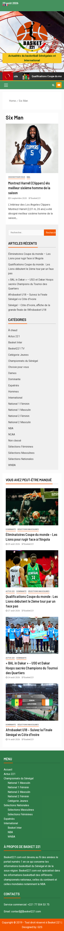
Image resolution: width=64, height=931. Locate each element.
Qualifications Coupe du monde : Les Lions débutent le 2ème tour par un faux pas (31, 269)
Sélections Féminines (20, 446)
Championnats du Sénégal (23, 360)
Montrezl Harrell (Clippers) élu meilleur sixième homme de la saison (29, 188)
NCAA (11, 434)
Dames (12, 373)
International (15, 397)
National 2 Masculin (19, 422)
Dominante (14, 379)
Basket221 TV (16, 348)
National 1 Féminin (18, 403)
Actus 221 (14, 336)
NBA (28, 177)
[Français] (6, 4)
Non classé (14, 440)
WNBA (12, 465)
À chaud (12, 330)
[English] (3, 4)
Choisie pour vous (16, 177)
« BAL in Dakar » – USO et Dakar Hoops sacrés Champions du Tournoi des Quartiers (30, 284)
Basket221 (36, 198)
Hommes (13, 391)
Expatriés (13, 385)
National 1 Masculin (19, 409)
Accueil (8, 769)
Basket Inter (15, 342)
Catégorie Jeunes (18, 354)
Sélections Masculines (21, 452)
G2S (40, 927)
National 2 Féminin (18, 416)
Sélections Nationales (20, 459)
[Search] (53, 85)
